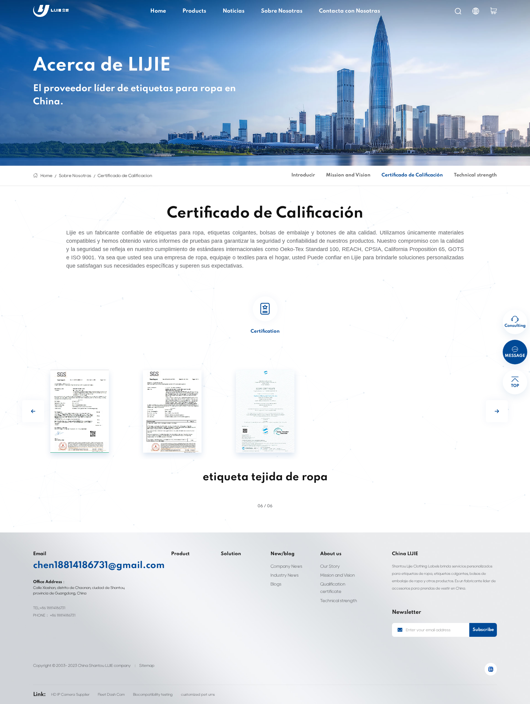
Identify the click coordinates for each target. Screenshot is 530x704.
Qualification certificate (332, 587)
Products (194, 11)
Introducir (303, 175)
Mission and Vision (348, 175)
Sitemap (146, 665)
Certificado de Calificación (125, 175)
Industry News (284, 575)
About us (330, 553)
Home (158, 11)
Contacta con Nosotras (349, 11)
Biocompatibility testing (153, 694)
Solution (231, 553)
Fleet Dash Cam (111, 694)
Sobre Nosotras (281, 11)
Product (180, 553)
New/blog (282, 553)
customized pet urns (198, 694)
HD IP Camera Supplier (70, 694)
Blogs (276, 584)
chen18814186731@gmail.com (84, 565)
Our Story (330, 566)
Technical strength (475, 175)
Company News (286, 566)
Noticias (233, 11)
